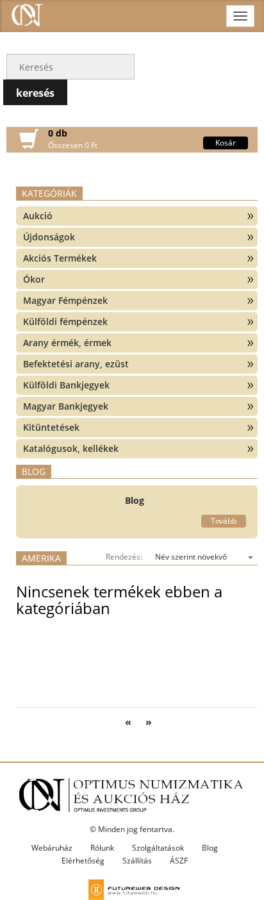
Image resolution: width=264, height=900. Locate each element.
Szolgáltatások (158, 847)
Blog (210, 847)
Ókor (34, 279)
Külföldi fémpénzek (65, 321)
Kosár (225, 142)
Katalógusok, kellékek (71, 448)
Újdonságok (49, 237)
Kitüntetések (51, 427)
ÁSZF (179, 860)
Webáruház (51, 847)
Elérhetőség (83, 860)
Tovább (223, 520)
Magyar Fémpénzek (65, 300)
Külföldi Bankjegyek (66, 385)
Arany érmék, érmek (67, 343)
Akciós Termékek (60, 258)
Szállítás (137, 860)
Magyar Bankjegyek (65, 406)
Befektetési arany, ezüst (76, 364)
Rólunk (102, 847)
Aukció (38, 216)
